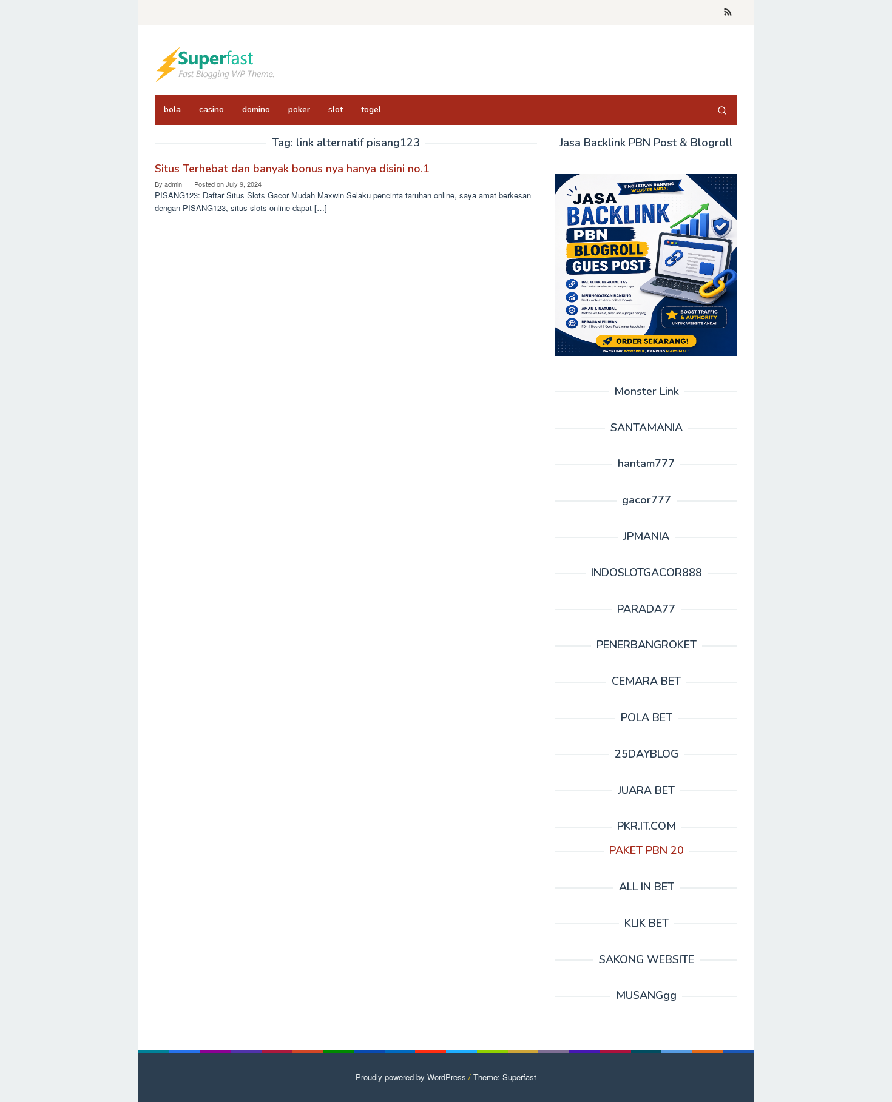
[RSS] (727, 12)
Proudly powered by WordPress (411, 1077)
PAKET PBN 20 (646, 850)
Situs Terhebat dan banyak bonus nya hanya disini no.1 (292, 168)
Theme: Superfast (504, 1077)
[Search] (722, 110)
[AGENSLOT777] (215, 63)
